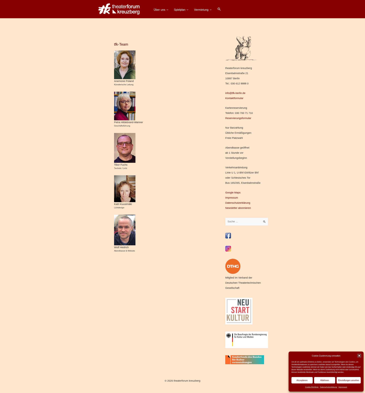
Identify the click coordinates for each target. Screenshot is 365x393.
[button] (359, 355)
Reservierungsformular (238, 118)
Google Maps (233, 192)
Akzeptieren (302, 380)
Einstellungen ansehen (348, 380)
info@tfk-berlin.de (235, 93)
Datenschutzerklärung (328, 387)
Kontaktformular (234, 98)
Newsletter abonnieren (238, 208)
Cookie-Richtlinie (312, 387)
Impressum (342, 387)
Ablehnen (324, 380)
